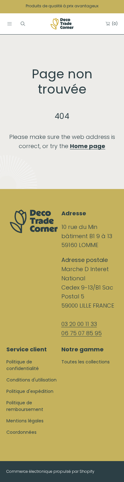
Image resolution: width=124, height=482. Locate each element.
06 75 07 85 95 (81, 333)
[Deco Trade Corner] (62, 23)
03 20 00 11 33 (79, 324)
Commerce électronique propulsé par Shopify (50, 471)
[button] (10, 24)
